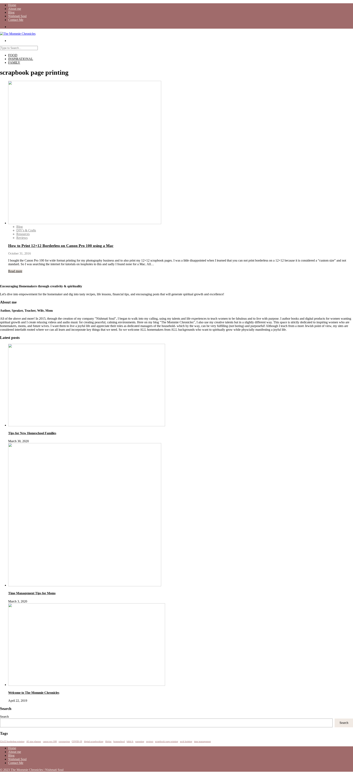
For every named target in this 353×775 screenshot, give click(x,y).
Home (12, 5)
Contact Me (15, 19)
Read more (15, 271)
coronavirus (64, 741)
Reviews (22, 237)
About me (14, 8)
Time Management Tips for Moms (32, 593)
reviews (149, 741)
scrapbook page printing (166, 741)
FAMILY (14, 62)
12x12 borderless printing (12, 741)
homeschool (119, 741)
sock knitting (186, 741)
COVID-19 (77, 741)
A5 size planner (33, 741)
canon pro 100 (50, 741)
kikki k (130, 741)
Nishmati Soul (17, 16)
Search (4, 716)
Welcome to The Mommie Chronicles (33, 692)
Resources (23, 234)
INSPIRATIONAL (20, 59)
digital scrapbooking (93, 741)
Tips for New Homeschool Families (32, 433)
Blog (11, 12)
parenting (139, 741)
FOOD (12, 55)
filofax (108, 741)
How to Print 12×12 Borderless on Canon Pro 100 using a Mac (60, 246)
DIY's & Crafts (26, 230)
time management (202, 741)
